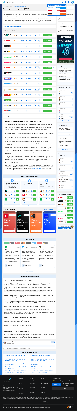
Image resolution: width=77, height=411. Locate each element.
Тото (39, 2)
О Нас (42, 380)
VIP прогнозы (44, 378)
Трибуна (21, 393)
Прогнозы (24, 2)
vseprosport (8, 2)
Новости (18, 2)
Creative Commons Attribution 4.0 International (28, 397)
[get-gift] (65, 2)
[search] (62, 2)
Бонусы (53, 2)
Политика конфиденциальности (9, 390)
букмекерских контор (36, 168)
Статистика (32, 389)
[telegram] (63, 385)
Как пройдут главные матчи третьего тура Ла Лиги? (65, 80)
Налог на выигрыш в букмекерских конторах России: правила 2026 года (65, 130)
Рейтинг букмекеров (46, 2)
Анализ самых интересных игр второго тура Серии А (65, 70)
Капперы (32, 392)
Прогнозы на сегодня (31, 2)
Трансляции (32, 383)
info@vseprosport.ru (70, 402)
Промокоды (43, 392)
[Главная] (3, 6)
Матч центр (32, 378)
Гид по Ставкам (33, 380)
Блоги (20, 391)
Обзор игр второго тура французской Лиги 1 (65, 75)
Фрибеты (43, 389)
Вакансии (43, 387)
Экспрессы (21, 386)
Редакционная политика (44, 384)
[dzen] (70, 385)
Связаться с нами (56, 384)
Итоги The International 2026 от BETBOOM (40, 355)
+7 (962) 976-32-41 (59, 402)
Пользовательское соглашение (9, 392)
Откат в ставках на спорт (64, 134)
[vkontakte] (67, 385)
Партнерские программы (33, 386)
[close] (65, 5)
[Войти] (68, 2)
